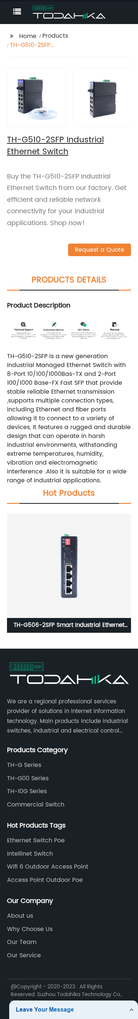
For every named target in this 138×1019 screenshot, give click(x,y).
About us (20, 916)
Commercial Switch (35, 804)
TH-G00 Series (28, 778)
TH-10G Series (27, 791)
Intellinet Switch (30, 853)
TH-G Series (24, 765)
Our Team (21, 942)
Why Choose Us (30, 929)
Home (27, 36)
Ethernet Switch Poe (36, 840)
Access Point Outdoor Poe (45, 880)
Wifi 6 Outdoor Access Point (47, 866)
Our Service (24, 955)
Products (55, 36)
